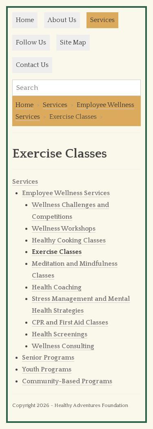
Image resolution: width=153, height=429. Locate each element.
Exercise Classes (57, 252)
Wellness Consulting (63, 346)
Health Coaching (57, 287)
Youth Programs (46, 369)
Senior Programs (48, 357)
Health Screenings (59, 334)
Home (25, 20)
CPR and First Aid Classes (70, 322)
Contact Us (32, 65)
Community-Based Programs (67, 381)
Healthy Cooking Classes (69, 240)
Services (102, 20)
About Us (62, 20)
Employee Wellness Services (66, 193)
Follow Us (31, 42)
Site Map (73, 42)
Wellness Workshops (63, 228)
